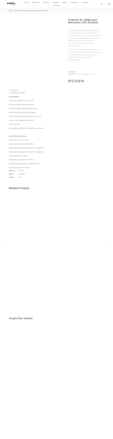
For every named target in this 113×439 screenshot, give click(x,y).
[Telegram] (76, 81)
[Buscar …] (102, 4)
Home (10, 10)
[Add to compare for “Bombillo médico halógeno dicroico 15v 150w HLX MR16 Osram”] (58, 299)
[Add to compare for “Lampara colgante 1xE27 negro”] (58, 429)
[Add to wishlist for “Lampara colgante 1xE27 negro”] (54, 429)
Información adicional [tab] (18, 93)
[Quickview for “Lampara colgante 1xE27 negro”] (56, 378)
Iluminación (78, 74)
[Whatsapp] (79, 81)
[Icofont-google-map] (82, 81)
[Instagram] (69, 81)
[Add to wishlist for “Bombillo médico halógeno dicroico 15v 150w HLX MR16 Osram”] (54, 299)
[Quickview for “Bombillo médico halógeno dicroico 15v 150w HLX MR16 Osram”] (56, 248)
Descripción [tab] (15, 90)
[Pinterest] (72, 81)
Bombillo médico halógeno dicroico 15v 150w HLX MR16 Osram (29, 304)
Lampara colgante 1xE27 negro (19, 434)
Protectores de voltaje (88, 74)
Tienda (15, 10)
